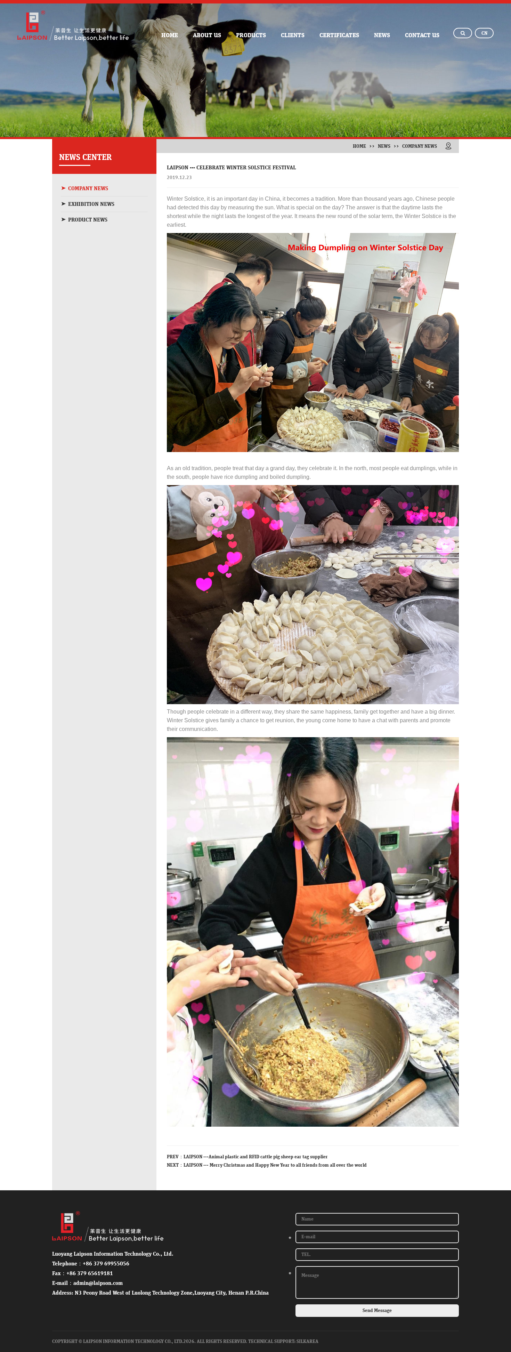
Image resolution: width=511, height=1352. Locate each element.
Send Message (377, 1310)
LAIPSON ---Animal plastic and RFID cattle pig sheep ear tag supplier (256, 1156)
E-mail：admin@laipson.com (87, 1283)
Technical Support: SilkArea (283, 1341)
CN (484, 33)
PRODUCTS (251, 35)
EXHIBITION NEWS (91, 204)
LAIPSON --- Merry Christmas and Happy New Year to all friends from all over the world (275, 1165)
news (382, 35)
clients (293, 35)
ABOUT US (207, 35)
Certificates (339, 35)
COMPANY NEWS (88, 188)
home (169, 35)
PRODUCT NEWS (87, 220)
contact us (422, 35)
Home (359, 146)
